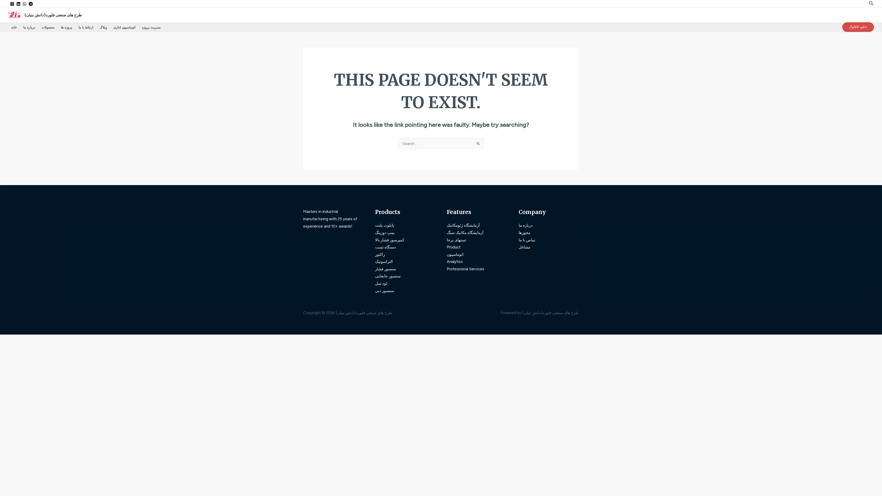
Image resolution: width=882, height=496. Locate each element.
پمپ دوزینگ (385, 232)
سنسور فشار (385, 269)
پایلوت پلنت (384, 225)
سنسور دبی (384, 290)
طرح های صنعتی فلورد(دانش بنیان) (53, 14)
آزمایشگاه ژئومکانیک (463, 225)
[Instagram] (12, 4)
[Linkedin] (18, 4)
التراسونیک (384, 261)
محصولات (48, 27)
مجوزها (524, 232)
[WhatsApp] (25, 4)
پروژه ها (66, 27)
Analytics (455, 261)
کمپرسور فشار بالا (389, 240)
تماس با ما (527, 240)
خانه (14, 27)
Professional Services (465, 269)
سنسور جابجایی (388, 276)
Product (454, 247)
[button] (871, 3)
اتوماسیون (455, 254)
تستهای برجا (456, 240)
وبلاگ (103, 27)
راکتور (380, 254)
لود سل (381, 283)
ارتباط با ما (86, 27)
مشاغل (524, 247)
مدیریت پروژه (151, 27)
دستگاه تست (385, 247)
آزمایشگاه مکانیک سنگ (465, 232)
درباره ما (29, 27)
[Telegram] (31, 4)
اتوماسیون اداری (124, 27)
